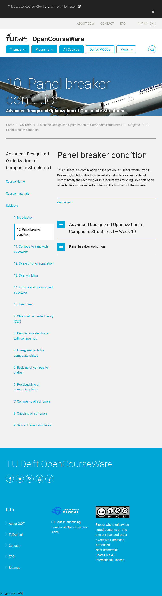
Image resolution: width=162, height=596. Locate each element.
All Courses (71, 49)
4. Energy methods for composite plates (29, 352)
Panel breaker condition (87, 246)
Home (10, 125)
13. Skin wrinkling (26, 275)
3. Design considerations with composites (31, 335)
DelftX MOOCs (100, 49)
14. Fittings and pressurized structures (33, 289)
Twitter (20, 479)
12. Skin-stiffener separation (33, 263)
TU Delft (49, 479)
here (46, 6)
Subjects (134, 125)
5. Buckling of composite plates (31, 370)
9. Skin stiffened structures (32, 425)
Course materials (17, 193)
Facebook (10, 479)
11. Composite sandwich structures (31, 249)
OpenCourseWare (58, 38)
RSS (30, 479)
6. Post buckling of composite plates (27, 387)
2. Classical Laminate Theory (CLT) (33, 318)
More (124, 49)
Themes (15, 49)
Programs (42, 49)
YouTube (39, 479)
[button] (152, 11)
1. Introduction (23, 217)
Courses (26, 125)
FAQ (123, 23)
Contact (107, 23)
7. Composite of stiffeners (32, 401)
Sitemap (14, 568)
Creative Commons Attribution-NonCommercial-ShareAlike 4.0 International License (110, 550)
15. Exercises (23, 304)
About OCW (85, 23)
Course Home (15, 181)
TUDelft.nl (16, 535)
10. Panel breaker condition (29, 232)
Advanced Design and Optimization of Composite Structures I (79, 125)
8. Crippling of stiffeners (31, 413)
